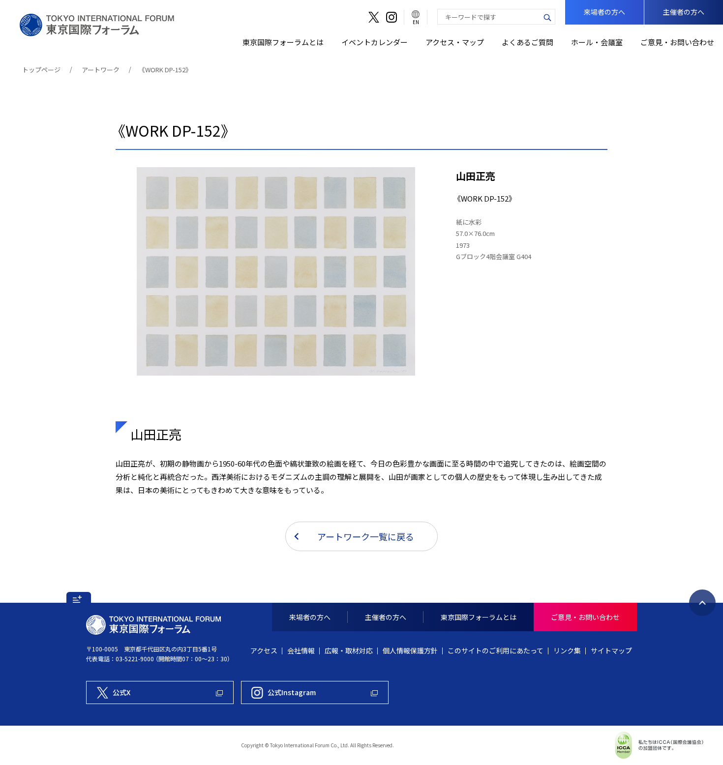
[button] (78, 597)
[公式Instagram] (391, 17)
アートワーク (101, 69)
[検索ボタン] (547, 16)
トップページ (41, 69)
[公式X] (373, 17)
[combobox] (489, 16)
